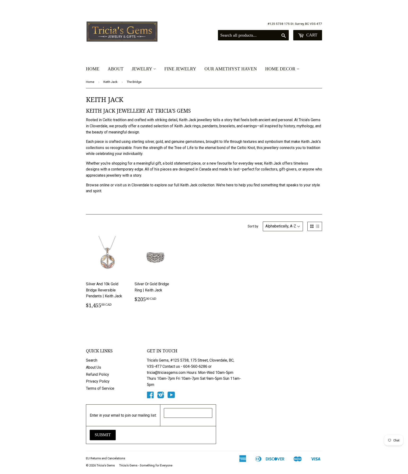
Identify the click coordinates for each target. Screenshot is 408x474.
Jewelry (142, 68)
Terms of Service (100, 388)
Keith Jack (110, 82)
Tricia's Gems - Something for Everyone (145, 465)
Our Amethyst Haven (230, 68)
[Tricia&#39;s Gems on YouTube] (171, 396)
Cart (311, 35)
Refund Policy (97, 374)
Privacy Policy (98, 381)
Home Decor (281, 68)
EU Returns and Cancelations (105, 458)
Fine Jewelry (180, 68)
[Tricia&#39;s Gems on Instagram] (160, 396)
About (115, 68)
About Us (93, 367)
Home (92, 68)
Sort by (253, 226)
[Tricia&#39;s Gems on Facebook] (150, 396)
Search (91, 360)
